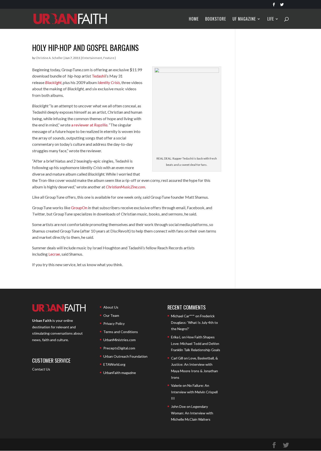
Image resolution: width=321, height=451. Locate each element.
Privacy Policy (114, 323)
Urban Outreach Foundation (125, 356)
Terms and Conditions (120, 332)
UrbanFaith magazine (119, 372)
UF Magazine (244, 19)
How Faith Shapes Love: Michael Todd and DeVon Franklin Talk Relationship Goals (195, 343)
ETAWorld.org (114, 364)
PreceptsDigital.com (119, 348)
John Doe (178, 406)
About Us (110, 307)
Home (194, 19)
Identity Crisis (109, 82)
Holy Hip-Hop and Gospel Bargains (85, 47)
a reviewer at (89, 124)
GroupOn (79, 207)
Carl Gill (177, 358)
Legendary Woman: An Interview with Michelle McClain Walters (192, 412)
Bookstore (215, 19)
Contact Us (41, 369)
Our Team (111, 315)
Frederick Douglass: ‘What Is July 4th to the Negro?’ (194, 322)
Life (270, 19)
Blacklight (53, 82)
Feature (108, 58)
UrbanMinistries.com (119, 340)
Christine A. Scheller (49, 58)
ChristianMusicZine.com (125, 186)
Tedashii (99, 75)
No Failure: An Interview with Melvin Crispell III (194, 391)
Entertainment (92, 58)
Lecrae (54, 254)
